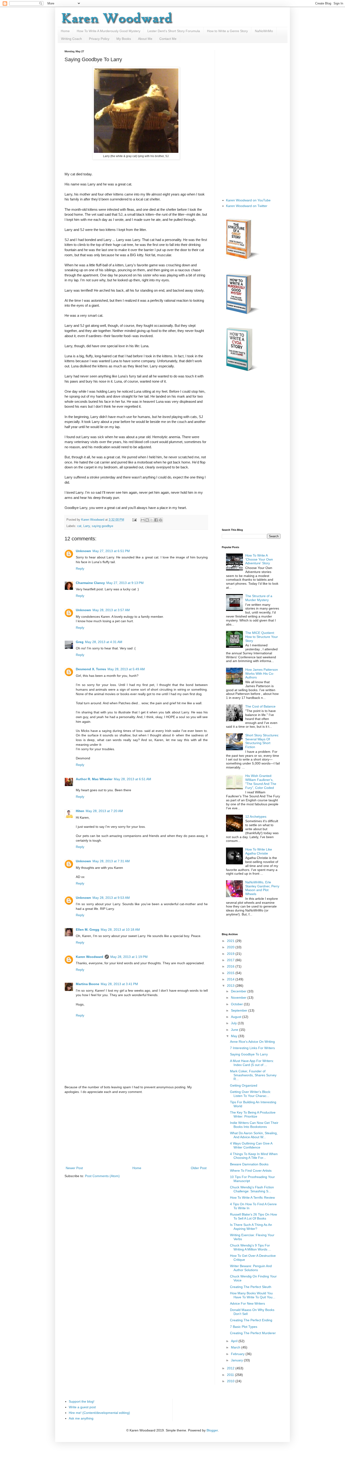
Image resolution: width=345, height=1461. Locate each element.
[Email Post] (134, 519)
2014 (231, 979)
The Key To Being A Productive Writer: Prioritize (253, 1114)
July (234, 1023)
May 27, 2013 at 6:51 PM (111, 551)
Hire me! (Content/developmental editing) (99, 1413)
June (235, 1030)
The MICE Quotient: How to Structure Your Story (261, 637)
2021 (231, 941)
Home (65, 31)
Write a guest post (82, 1407)
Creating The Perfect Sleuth (250, 1287)
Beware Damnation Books (249, 1164)
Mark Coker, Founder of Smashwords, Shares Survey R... (253, 1075)
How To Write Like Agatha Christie (258, 851)
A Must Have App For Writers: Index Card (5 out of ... (252, 1063)
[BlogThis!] (147, 520)
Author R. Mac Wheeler (94, 779)
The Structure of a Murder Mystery (258, 598)
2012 (231, 1368)
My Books (123, 39)
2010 (231, 1381)
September (239, 1010)
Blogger (212, 1430)
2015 (231, 973)
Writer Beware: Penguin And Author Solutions (251, 1268)
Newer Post (74, 1168)
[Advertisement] (136, 1130)
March (236, 1347)
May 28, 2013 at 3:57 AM (111, 610)
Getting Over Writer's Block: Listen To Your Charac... (250, 1094)
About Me (145, 39)
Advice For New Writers (247, 1303)
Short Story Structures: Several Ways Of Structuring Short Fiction (262, 741)
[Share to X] (151, 520)
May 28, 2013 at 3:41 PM (119, 984)
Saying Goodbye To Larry (249, 1054)
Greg (80, 642)
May (234, 1036)
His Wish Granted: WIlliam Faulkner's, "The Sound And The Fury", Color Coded (260, 781)
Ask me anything (81, 1418)
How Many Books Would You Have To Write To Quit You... (252, 1295)
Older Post (199, 1168)
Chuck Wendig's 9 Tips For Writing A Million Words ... (250, 1247)
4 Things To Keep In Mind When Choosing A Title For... (254, 1156)
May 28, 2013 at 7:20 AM (104, 811)
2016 (231, 966)
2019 (231, 954)
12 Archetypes (255, 816)
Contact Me (167, 39)
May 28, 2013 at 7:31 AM (111, 861)
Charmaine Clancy (90, 583)
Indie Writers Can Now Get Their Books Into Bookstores (254, 1125)
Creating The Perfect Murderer (253, 1333)
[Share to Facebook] (156, 520)
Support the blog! (81, 1401)
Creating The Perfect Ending (251, 1320)
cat (79, 526)
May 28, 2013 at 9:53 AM (111, 898)
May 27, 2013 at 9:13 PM (125, 583)
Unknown (83, 551)
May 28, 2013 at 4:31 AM (103, 642)
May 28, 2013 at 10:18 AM (120, 929)
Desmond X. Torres (91, 669)
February (238, 1354)
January (237, 1360)
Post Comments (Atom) (102, 1176)
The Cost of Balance (260, 706)
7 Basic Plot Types (243, 1327)
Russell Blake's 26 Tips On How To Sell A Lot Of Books (253, 1216)
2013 (231, 985)
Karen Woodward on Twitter (246, 206)
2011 (231, 1375)
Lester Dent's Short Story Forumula (173, 31)
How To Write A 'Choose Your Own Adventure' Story (259, 559)
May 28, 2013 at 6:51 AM (132, 779)
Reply (80, 568)
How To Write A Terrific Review (252, 1197)
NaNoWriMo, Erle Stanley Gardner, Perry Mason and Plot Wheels (262, 888)
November (239, 997)
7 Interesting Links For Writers (252, 1048)
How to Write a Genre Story (227, 31)
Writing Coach (71, 39)
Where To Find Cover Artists (251, 1170)
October (237, 1004)
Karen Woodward (93, 519)
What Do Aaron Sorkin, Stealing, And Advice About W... (254, 1135)
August (236, 1017)
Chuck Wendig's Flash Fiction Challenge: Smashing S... (252, 1189)
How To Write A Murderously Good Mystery (108, 31)
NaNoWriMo (264, 31)
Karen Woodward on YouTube (248, 200)
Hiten (80, 811)
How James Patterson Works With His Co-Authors (261, 673)
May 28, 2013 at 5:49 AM (126, 669)
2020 (231, 947)
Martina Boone (87, 984)
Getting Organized (243, 1085)
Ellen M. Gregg (87, 929)
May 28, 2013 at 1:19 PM (129, 957)
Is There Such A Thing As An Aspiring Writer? (251, 1227)
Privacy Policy (99, 39)
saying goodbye (102, 526)
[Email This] (142, 520)
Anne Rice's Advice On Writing (252, 1041)
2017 (231, 960)
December (239, 991)
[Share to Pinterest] (160, 520)
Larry (86, 526)
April (234, 1341)
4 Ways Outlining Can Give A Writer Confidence (251, 1145)
